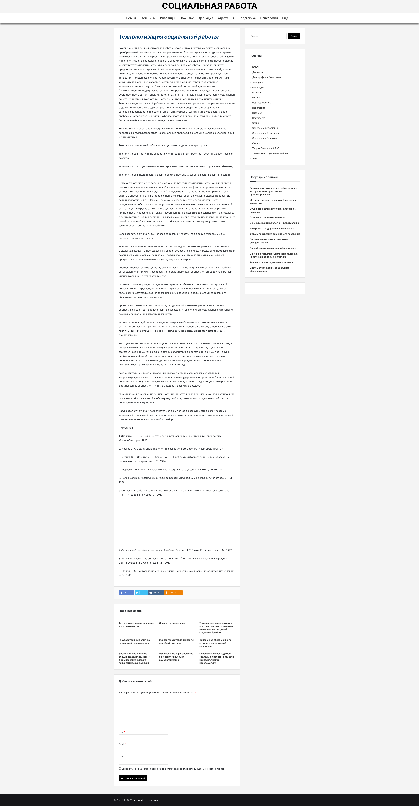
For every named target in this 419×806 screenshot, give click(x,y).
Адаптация (226, 18)
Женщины (147, 18)
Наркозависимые (261, 102)
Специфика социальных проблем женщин (273, 248)
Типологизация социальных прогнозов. (272, 262)
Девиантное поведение (172, 623)
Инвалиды (167, 18)
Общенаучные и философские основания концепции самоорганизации (176, 656)
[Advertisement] (177, 524)
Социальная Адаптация (265, 128)
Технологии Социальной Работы (270, 153)
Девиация (206, 18)
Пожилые (187, 18)
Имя (122, 732)
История (257, 92)
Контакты (153, 800)
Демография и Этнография (266, 77)
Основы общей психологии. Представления (274, 222)
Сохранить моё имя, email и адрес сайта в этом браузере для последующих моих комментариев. (173, 768)
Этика (255, 158)
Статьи (256, 143)
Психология (269, 18)
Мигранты (257, 97)
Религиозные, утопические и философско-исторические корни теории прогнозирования (274, 191)
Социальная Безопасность (267, 133)
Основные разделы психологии (267, 217)
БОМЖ (255, 67)
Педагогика (247, 18)
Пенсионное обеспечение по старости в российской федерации (215, 642)
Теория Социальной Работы (267, 148)
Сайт (121, 756)
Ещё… (286, 18)
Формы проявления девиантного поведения (275, 233)
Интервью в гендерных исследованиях (272, 228)
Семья (131, 18)
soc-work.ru (140, 800)
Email (122, 744)
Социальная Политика (264, 138)
